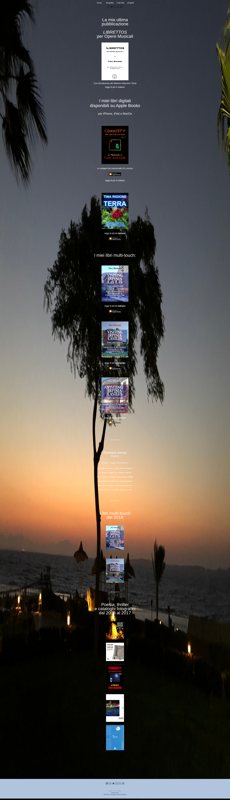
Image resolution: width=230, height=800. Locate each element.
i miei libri (120, 3)
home (99, 3)
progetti (130, 3)
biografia (110, 3)
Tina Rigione (118, 790)
